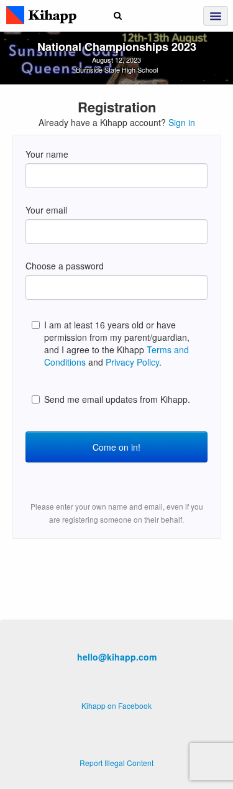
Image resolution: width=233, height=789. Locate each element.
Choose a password (64, 265)
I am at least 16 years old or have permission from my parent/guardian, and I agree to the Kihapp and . (117, 343)
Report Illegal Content (116, 762)
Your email (46, 210)
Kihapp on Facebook (116, 705)
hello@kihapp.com (117, 657)
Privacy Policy (132, 362)
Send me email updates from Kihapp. (117, 399)
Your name (46, 154)
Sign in (181, 122)
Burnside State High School (117, 69)
